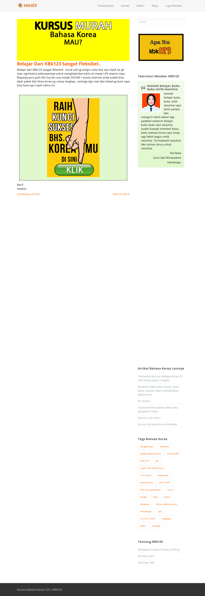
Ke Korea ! (144, 401)
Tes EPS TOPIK (147, 518)
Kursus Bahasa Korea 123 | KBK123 (39, 589)
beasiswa (164, 446)
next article (120, 194)
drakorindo (163, 475)
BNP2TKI (144, 460)
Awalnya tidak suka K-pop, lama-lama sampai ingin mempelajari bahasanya (159, 390)
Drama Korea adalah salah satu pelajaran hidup (158, 409)
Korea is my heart (149, 418)
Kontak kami (146, 556)
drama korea (146, 482)
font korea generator (150, 489)
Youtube (156, 525)
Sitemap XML (146, 562)
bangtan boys (146, 446)
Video (143, 525)
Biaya (155, 5)
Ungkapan (166, 518)
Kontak (125, 5)
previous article (28, 194)
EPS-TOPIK (164, 482)
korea (167, 497)
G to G (170, 489)
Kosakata (144, 504)
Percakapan (146, 511)
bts (157, 460)
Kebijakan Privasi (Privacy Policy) (158, 549)
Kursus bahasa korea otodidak (157, 424)
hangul (143, 497)
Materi (140, 5)
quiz (160, 511)
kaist (155, 497)
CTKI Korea (145, 475)
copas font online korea (151, 468)
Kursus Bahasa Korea (166, 504)
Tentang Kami (106, 5)
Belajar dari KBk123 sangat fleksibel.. (59, 64)
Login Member (173, 5)
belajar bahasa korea (150, 453)
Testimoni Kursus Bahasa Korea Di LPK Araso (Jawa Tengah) (160, 378)
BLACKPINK (173, 453)
